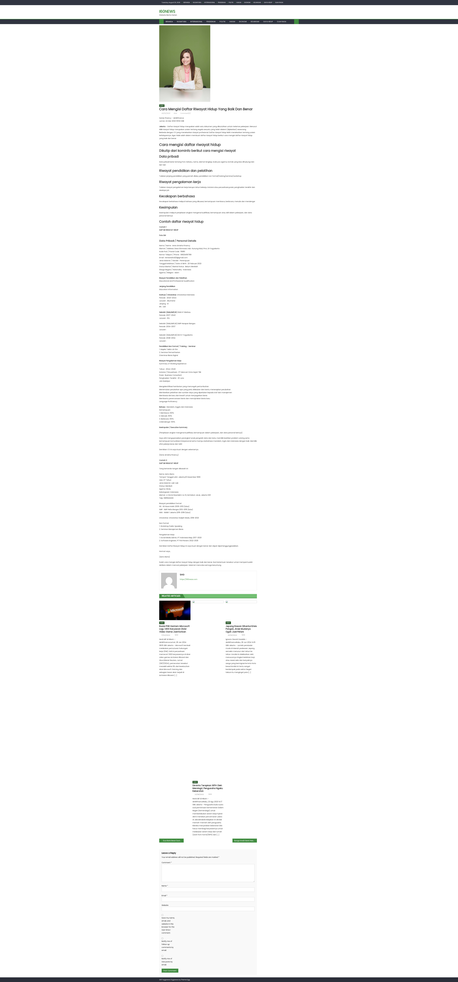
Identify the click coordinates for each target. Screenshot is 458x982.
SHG (175, 113)
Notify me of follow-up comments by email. (168, 945)
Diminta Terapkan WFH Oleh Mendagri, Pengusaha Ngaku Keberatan (208, 788)
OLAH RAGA (279, 2)
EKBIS (162, 106)
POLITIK (231, 2)
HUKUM (238, 2)
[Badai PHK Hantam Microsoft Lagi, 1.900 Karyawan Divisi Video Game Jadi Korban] (174, 610)
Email (164, 895)
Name (165, 886)
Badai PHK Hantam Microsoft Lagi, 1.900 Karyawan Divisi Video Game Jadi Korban (174, 629)
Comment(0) (185, 113)
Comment (167, 862)
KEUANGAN (257, 2)
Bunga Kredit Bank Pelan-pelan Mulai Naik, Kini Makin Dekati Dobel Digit (245, 840)
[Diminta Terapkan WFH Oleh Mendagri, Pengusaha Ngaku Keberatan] (208, 690)
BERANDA (186, 2)
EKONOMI (247, 2)
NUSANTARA (197, 2)
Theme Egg (185, 980)
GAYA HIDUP (268, 2)
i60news (167, 11)
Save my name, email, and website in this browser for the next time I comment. (168, 925)
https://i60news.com (188, 579)
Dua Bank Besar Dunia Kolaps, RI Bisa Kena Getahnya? (173, 840)
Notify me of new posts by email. (167, 961)
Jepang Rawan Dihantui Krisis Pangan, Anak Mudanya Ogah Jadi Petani (241, 629)
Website (165, 905)
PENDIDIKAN (222, 2)
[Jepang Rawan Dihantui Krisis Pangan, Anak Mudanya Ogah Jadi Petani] (241, 610)
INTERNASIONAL (209, 2)
